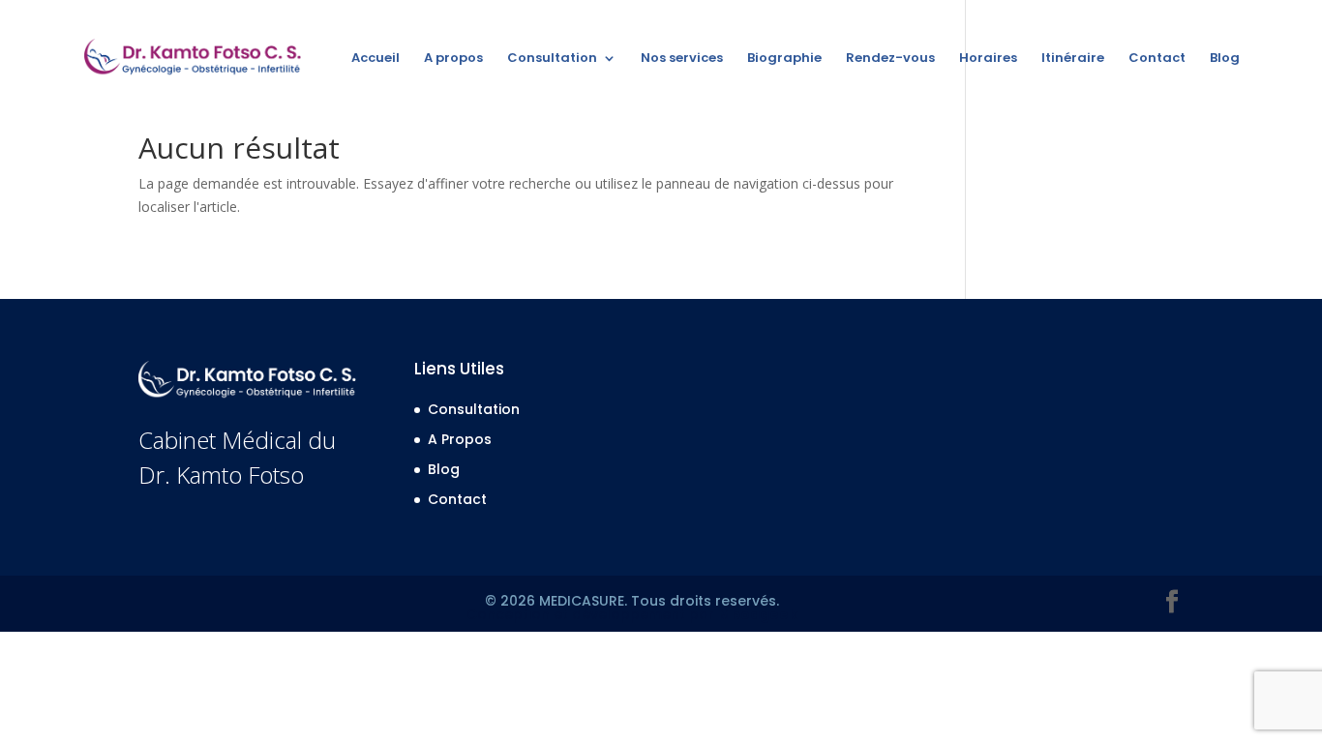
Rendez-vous (890, 59)
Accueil (375, 59)
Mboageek (757, 614)
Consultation (552, 59)
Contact (1157, 59)
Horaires (988, 59)
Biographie (784, 59)
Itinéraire (1072, 59)
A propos (453, 59)
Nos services (682, 59)
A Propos (460, 439)
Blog (1225, 59)
